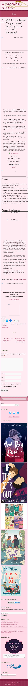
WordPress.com (12, 684)
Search (2, 403)
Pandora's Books (11, 6)
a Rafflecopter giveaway (14, 299)
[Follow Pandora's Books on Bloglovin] (14, 603)
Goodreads (14, 280)
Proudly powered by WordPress (11, 682)
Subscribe (4, 615)
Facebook (24, 279)
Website (15, 279)
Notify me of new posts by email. (10, 386)
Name (2, 373)
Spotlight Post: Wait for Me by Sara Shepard (9, 624)
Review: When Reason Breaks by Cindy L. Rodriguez (8, 340)
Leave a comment (5, 327)
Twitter (19, 279)
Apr (2, 20)
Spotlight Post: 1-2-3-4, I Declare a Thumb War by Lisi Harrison (12, 626)
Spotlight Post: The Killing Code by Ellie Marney (9, 622)
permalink (4, 325)
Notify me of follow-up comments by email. (12, 384)
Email (2, 377)
